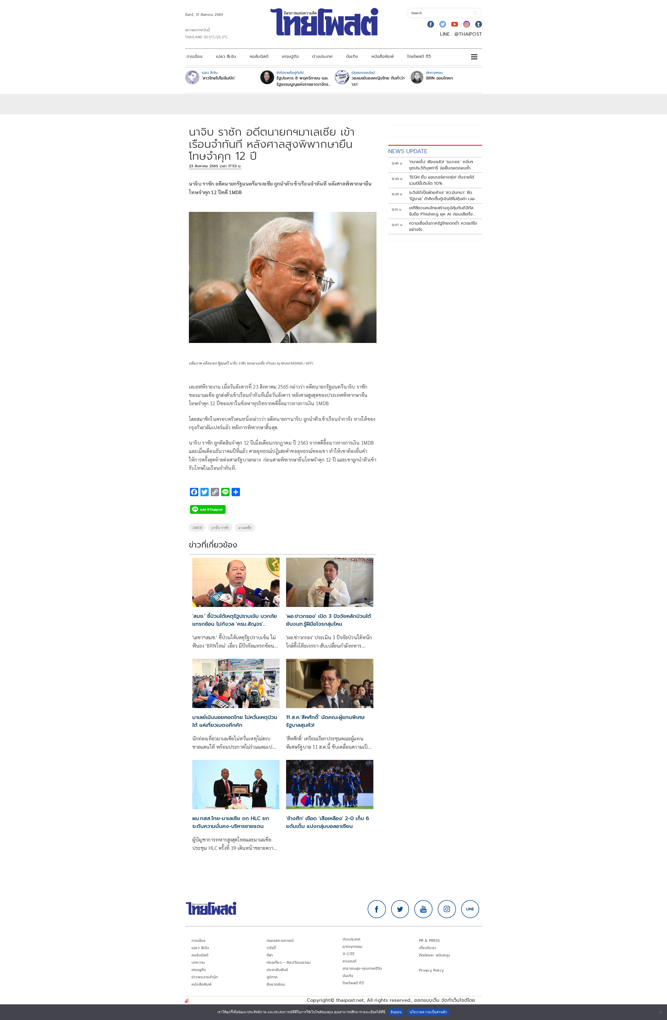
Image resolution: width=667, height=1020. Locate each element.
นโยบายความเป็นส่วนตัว (428, 1012)
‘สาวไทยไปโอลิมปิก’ (218, 78)
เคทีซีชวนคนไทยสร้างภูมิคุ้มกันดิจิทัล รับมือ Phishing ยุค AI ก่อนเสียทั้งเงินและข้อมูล (441, 211)
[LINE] (470, 909)
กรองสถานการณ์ (280, 940)
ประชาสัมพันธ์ (277, 970)
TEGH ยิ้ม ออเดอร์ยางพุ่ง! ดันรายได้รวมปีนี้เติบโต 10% (441, 180)
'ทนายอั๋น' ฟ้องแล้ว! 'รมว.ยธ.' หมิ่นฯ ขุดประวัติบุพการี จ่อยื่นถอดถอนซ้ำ (441, 165)
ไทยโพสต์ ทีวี (419, 56)
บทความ (198, 962)
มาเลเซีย (244, 527)
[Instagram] (467, 24)
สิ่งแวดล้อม (276, 984)
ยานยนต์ (349, 961)
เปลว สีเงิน (226, 56)
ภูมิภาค (272, 977)
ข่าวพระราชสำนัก (205, 977)
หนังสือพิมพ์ (383, 56)
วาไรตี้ (271, 948)
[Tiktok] (479, 24)
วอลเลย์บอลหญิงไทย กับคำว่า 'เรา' (378, 81)
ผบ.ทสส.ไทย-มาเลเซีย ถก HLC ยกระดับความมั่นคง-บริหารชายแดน (230, 822)
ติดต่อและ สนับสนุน (434, 955)
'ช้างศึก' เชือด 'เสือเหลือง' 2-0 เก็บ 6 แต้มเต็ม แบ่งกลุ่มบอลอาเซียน (327, 822)
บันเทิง (352, 56)
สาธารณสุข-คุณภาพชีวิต (362, 968)
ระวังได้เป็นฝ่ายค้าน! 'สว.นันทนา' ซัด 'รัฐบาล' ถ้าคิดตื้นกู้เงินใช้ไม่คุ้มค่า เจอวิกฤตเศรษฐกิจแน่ (442, 195)
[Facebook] (431, 24)
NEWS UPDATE (407, 151)
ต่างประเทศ (322, 56)
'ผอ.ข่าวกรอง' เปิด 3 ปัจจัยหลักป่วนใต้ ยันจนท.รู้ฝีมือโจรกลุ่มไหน (328, 620)
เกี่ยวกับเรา (427, 948)
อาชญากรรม (353, 946)
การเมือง (194, 56)
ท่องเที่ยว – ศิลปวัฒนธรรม (289, 962)
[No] (660, 1012)
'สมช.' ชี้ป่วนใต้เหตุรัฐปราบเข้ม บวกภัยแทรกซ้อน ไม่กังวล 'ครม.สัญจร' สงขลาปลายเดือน (234, 624)
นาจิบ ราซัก (220, 527)
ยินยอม (396, 1012)
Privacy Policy (431, 970)
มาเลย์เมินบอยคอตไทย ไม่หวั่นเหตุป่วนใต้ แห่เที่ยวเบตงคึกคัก (234, 721)
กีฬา (270, 955)
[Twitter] (443, 24)
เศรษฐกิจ (290, 56)
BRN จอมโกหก (439, 78)
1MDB (197, 527)
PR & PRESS (429, 940)
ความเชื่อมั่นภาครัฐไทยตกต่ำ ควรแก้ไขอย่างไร (443, 226)
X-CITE (349, 954)
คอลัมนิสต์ (259, 56)
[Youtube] (455, 24)
